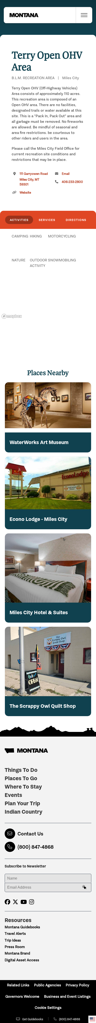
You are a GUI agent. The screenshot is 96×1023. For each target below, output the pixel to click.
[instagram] (31, 902)
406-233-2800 (72, 182)
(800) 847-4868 (35, 847)
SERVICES (47, 220)
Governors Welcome (22, 996)
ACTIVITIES (19, 220)
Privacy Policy (77, 985)
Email (65, 174)
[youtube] (24, 902)
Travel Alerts (15, 933)
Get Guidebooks (32, 1019)
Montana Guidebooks (22, 927)
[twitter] (15, 902)
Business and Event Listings (67, 996)
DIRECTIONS (76, 220)
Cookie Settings (48, 1007)
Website (25, 193)
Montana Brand (17, 953)
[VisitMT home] (21, 15)
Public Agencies (47, 985)
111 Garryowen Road (34, 179)
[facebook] (7, 902)
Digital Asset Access (22, 960)
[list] (48, 260)
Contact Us (30, 834)
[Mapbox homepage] (11, 316)
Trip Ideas (13, 940)
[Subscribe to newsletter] (84, 887)
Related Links (18, 985)
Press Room (15, 947)
